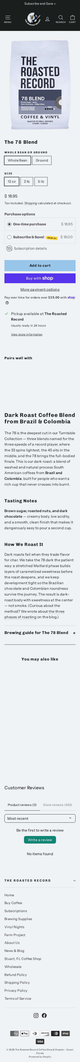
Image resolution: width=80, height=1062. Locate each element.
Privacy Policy (16, 991)
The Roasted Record (27, 880)
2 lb (27, 181)
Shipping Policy (17, 983)
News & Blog (14, 951)
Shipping (30, 203)
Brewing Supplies (18, 919)
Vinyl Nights (14, 927)
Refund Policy (15, 975)
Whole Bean (17, 160)
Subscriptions (15, 911)
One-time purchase (29, 224)
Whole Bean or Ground (26, 152)
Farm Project (15, 935)
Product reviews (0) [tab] (22, 805)
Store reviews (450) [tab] (57, 805)
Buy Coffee (13, 903)
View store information (27, 334)
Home (9, 895)
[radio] (9, 224)
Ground (42, 160)
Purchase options (19, 214)
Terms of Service (17, 999)
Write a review (40, 840)
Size (8, 173)
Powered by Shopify (40, 1056)
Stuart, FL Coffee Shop (22, 959)
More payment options (40, 289)
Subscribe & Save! (35, 237)
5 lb (41, 181)
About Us (12, 943)
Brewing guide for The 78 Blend (36, 632)
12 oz (12, 181)
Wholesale (13, 967)
